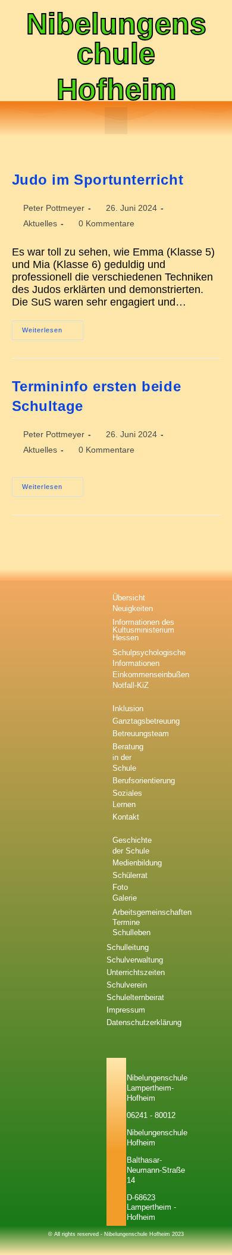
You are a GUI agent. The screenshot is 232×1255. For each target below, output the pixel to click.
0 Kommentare (106, 223)
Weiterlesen (52, 327)
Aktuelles (40, 223)
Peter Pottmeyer (53, 208)
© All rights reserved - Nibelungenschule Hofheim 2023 (116, 1234)
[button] (116, 120)
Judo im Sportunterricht (98, 180)
